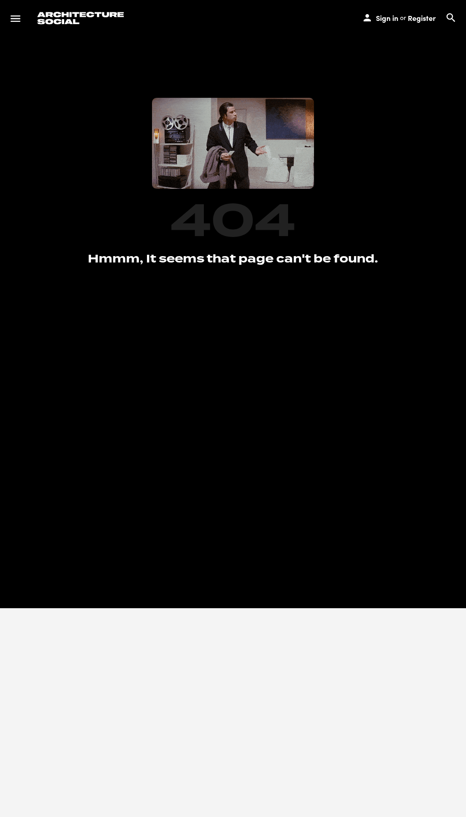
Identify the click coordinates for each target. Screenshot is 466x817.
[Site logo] (81, 18)
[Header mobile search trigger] (451, 18)
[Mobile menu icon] (15, 18)
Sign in (387, 18)
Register (422, 18)
